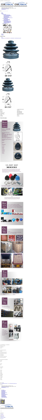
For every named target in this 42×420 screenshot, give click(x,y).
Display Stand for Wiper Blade (4, 394)
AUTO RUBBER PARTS (5, 20)
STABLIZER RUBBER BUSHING (7, 21)
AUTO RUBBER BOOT (5, 18)
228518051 (4, 417)
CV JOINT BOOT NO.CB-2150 (4, 383)
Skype (2, 418)
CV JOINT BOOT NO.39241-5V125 (13, 383)
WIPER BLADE (4, 14)
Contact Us (2, 34)
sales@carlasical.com (3, 9)
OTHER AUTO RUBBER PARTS (7, 22)
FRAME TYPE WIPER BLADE (7, 15)
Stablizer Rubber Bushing (3, 396)
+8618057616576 (2, 416)
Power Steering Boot (3, 390)
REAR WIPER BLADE (6, 16)
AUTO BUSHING (4, 23)
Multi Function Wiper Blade (4, 392)
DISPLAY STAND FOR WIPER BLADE (8, 17)
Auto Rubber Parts (3, 395)
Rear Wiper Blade (3, 393)
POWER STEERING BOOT (7, 19)
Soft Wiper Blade (3, 391)
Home (2, 12)
